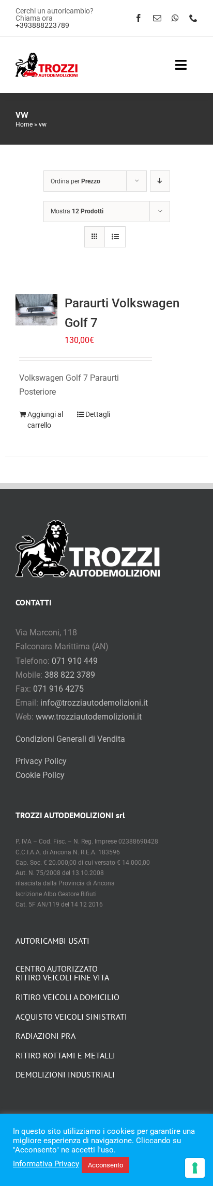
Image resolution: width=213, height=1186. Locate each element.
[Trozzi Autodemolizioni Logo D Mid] (47, 56)
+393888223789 (42, 25)
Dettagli (97, 414)
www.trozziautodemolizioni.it (89, 717)
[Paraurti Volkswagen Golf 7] (36, 309)
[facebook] (138, 18)
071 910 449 (75, 661)
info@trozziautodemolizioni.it (94, 703)
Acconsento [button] (105, 1165)
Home (24, 124)
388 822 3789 (69, 675)
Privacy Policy (41, 761)
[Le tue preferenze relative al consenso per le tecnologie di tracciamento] (195, 1168)
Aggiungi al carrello (45, 419)
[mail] (157, 18)
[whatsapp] (175, 18)
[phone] (193, 18)
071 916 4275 (58, 689)
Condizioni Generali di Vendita (70, 739)
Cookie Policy (40, 775)
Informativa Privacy (46, 1163)
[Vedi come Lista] (115, 237)
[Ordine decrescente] (160, 181)
